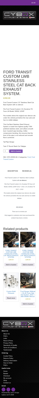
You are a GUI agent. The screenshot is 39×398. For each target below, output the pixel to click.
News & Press (8, 341)
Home (5, 371)
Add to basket (16, 151)
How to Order (8, 363)
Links (5, 338)
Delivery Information (10, 360)
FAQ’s (5, 336)
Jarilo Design (14, 392)
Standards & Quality (10, 345)
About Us (6, 334)
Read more (11, 298)
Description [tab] (13, 171)
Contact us (7, 383)
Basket (5, 373)
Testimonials (7, 350)
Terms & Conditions (10, 347)
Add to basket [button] (11, 265)
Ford (29, 157)
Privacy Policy (8, 343)
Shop (5, 380)
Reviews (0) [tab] (26, 171)
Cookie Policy (8, 356)
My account (7, 378)
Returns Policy (8, 358)
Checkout (6, 376)
